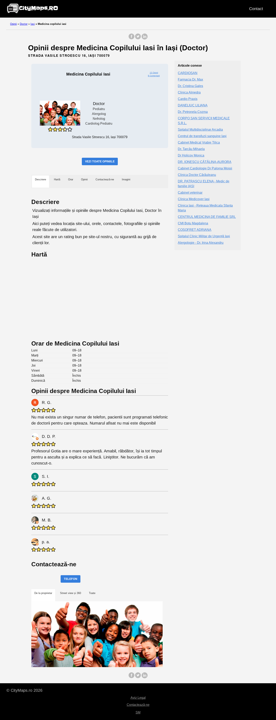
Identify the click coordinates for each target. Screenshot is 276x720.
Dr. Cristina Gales (190, 86)
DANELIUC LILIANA (193, 105)
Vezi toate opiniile (100, 161)
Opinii (13, 23)
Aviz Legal (138, 697)
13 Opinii (154, 72)
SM (138, 712)
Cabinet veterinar (190, 192)
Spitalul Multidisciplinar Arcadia (200, 129)
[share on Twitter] (138, 38)
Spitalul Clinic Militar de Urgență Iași (204, 236)
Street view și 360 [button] (70, 593)
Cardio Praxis (187, 99)
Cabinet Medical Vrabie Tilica (199, 142)
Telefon (70, 578)
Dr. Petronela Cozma (193, 112)
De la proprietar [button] (43, 593)
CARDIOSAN (187, 73)
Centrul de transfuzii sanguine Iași (202, 136)
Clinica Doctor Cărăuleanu (197, 175)
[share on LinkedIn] (144, 38)
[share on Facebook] (131, 38)
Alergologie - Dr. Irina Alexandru (200, 242)
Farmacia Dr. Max (190, 79)
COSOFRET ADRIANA (194, 229)
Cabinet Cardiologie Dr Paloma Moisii (205, 168)
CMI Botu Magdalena (193, 223)
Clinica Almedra (189, 92)
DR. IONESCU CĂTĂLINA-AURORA (204, 162)
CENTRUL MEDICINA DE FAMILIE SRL (207, 217)
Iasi (33, 23)
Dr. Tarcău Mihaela (191, 149)
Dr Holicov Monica (191, 155)
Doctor (23, 23)
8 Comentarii (154, 76)
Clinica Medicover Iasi (194, 199)
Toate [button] (92, 593)
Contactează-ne (138, 704)
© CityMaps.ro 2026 (24, 690)
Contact (256, 8)
